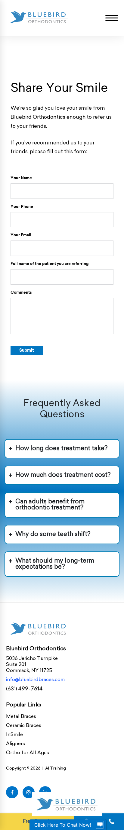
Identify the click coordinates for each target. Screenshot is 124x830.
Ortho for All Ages (27, 753)
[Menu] (111, 18)
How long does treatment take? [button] (61, 449)
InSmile (14, 734)
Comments (21, 292)
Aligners (15, 743)
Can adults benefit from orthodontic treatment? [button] (50, 505)
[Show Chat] (100, 825)
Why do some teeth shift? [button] (52, 534)
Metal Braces (21, 716)
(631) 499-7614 (24, 689)
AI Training (55, 768)
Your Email (21, 234)
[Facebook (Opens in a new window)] (12, 792)
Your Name (21, 177)
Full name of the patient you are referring (49, 263)
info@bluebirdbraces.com (35, 679)
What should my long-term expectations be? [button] (54, 564)
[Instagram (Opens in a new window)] (29, 792)
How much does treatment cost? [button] (62, 475)
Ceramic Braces (23, 725)
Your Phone (22, 206)
